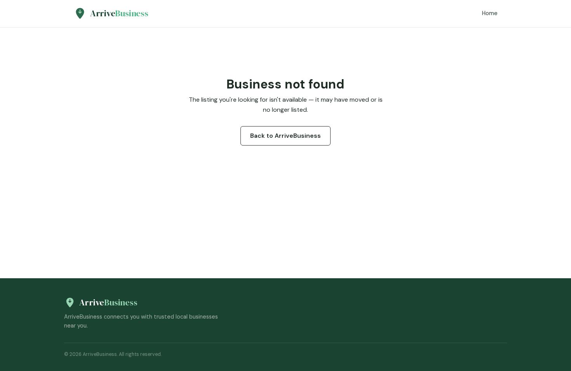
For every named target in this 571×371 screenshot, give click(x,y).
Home (490, 13)
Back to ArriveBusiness (285, 136)
